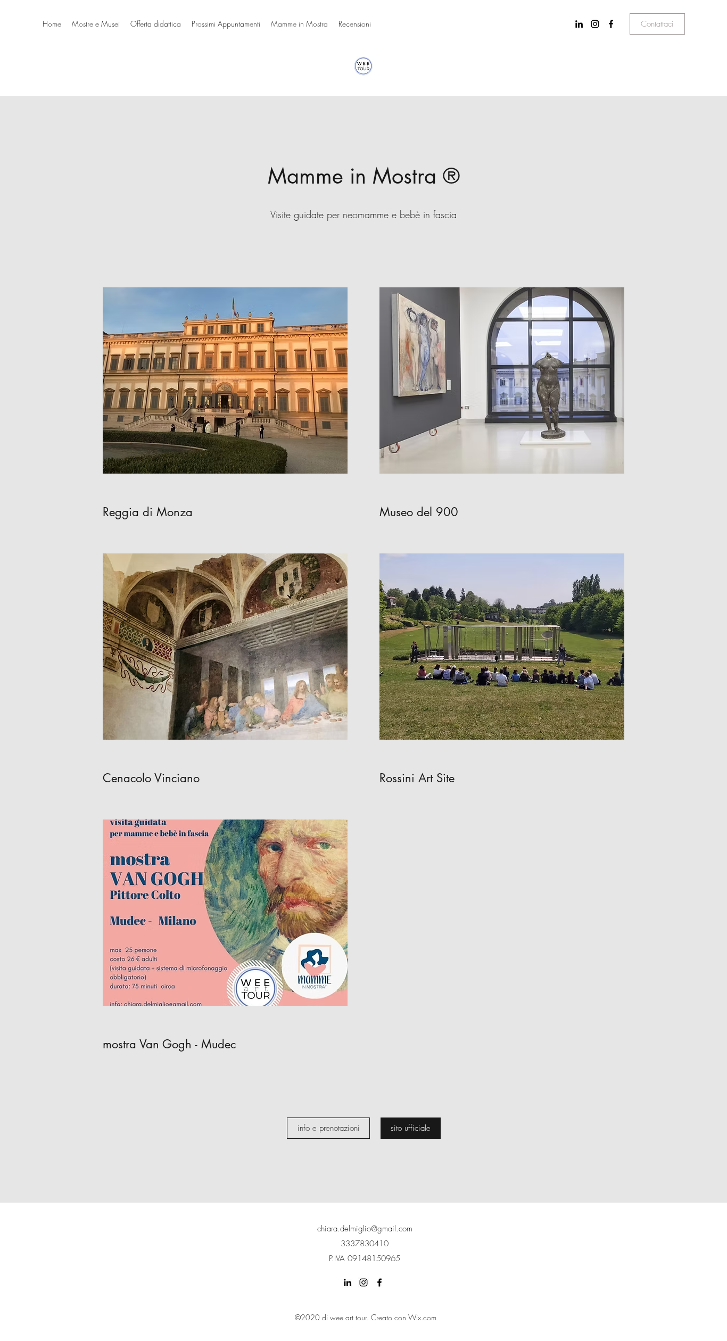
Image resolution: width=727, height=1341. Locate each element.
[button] (657, 24)
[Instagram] (595, 24)
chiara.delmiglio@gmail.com (364, 1228)
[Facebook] (611, 24)
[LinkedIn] (579, 24)
